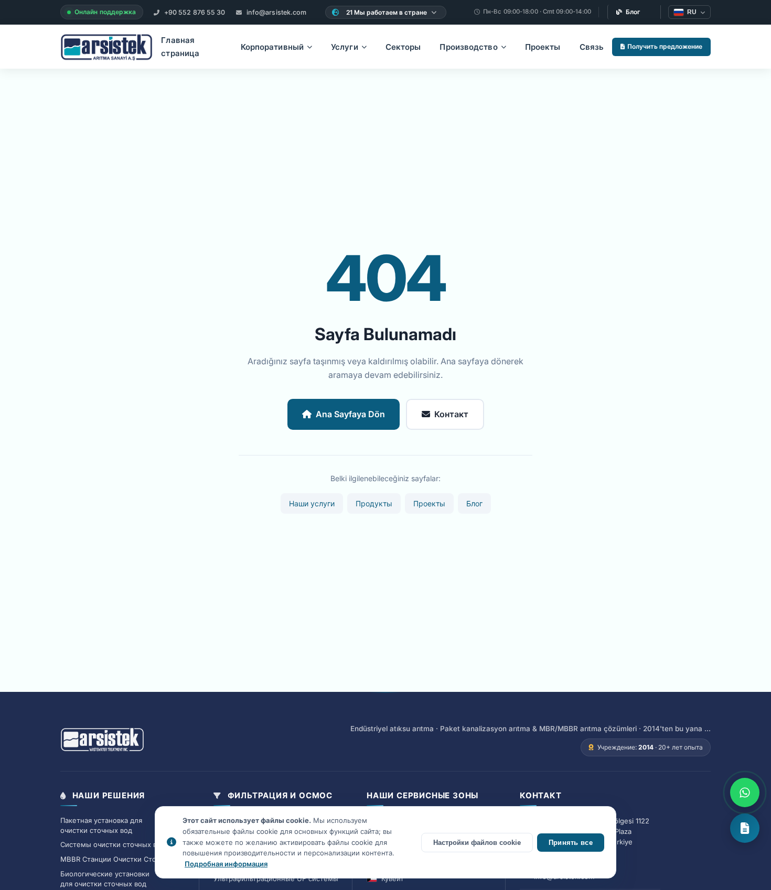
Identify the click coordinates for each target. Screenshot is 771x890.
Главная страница (180, 47)
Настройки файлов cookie (477, 842)
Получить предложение (664, 46)
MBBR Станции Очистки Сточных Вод (124, 859)
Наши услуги (312, 503)
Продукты (374, 503)
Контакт (451, 414)
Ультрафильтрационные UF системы (275, 878)
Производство (468, 47)
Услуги (344, 47)
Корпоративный (272, 47)
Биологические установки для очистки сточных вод (104, 879)
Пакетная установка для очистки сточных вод (101, 825)
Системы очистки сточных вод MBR (121, 844)
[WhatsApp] (744, 792)
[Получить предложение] (744, 828)
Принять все (571, 842)
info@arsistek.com (276, 12)
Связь (592, 47)
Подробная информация (226, 864)
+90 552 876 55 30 (194, 12)
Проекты (543, 47)
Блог (633, 12)
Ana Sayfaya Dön (350, 414)
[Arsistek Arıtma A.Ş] (102, 740)
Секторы (403, 47)
